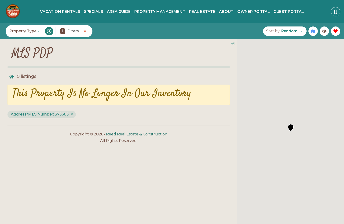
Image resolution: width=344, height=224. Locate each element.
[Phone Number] (335, 11)
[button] (290, 128)
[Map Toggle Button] (313, 31)
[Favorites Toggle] (335, 31)
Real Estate (202, 11)
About (226, 11)
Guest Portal (289, 11)
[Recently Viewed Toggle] (324, 31)
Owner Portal (253, 11)
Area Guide (119, 11)
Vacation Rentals (60, 11)
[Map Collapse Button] (233, 43)
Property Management (159, 11)
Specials (93, 11)
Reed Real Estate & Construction (136, 134)
